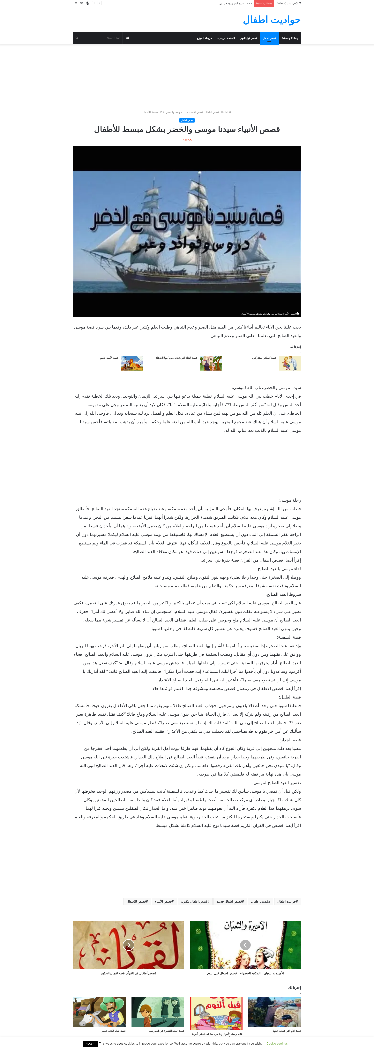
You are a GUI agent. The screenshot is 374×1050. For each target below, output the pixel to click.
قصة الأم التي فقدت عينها (287, 1031)
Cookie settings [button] (277, 1043)
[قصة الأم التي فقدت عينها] (274, 1012)
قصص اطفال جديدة (229, 901)
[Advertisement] (187, 77)
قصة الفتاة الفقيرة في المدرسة (166, 1031)
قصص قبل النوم (248, 38)
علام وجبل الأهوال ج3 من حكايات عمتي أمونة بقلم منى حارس (217, 1035)
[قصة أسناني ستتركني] (290, 363)
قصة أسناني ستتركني (264, 358)
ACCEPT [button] (91, 1043)
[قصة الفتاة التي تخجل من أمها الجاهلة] (211, 363)
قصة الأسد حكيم (109, 358)
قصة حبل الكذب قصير (113, 1031)
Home (225, 112)
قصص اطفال (269, 38)
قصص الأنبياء (163, 901)
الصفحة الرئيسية (226, 38)
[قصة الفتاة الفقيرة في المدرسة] (157, 1012)
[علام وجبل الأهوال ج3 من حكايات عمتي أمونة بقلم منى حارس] (216, 1013)
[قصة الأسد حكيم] (132, 363)
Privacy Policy (290, 38)
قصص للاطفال (136, 901)
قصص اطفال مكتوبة (194, 901)
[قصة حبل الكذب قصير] (99, 1012)
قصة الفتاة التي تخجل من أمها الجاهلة (176, 358)
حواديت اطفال (286, 901)
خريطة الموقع (204, 38)
